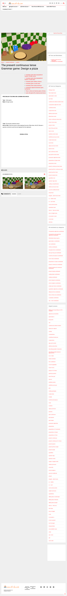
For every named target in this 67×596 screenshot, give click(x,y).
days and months (52, 343)
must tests (51, 142)
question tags (52, 455)
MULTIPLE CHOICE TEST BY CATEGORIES (27, 588)
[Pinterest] (58, 3)
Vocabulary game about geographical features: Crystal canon (34, 79)
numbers (50, 405)
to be (50, 514)
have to (50, 379)
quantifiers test (52, 178)
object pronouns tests (53, 145)
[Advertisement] (33, 21)
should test (51, 192)
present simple (52, 449)
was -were (51, 534)
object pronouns (52, 408)
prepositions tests (52, 163)
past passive (51, 417)
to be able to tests (53, 216)
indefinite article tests (53, 134)
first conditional (52, 361)
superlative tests (52, 207)
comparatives (52, 334)
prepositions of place (53, 432)
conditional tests (52, 107)
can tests (51, 98)
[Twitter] (52, 3)
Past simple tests (52, 93)
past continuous (52, 414)
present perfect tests (53, 172)
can (49, 322)
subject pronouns (52, 490)
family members (52, 358)
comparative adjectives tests (55, 104)
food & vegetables (53, 364)
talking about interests (53, 499)
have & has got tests (53, 128)
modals (50, 397)
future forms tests (53, 122)
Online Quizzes (25, 6)
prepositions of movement (54, 429)
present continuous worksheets (55, 264)
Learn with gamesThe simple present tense (36, 93)
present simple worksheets (54, 271)
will (49, 537)
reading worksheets (53, 277)
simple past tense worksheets (55, 286)
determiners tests (52, 116)
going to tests (52, 125)
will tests (50, 222)
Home (5, 6)
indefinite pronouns (53, 385)
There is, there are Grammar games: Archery (36, 91)
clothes (50, 331)
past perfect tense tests (54, 154)
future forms (51, 367)
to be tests (51, 219)
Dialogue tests (52, 90)
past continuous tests (53, 151)
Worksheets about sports (54, 238)
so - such (51, 485)
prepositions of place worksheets (56, 261)
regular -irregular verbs (53, 461)
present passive (52, 444)
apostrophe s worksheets (54, 241)
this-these (51, 508)
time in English (52, 511)
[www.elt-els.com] (16, 4)
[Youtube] (54, 3)
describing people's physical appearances (54, 352)
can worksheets (52, 244)
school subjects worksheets (55, 283)
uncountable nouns (53, 529)
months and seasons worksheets (56, 255)
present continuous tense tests (55, 166)
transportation (52, 526)
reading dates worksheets (54, 274)
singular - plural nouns (53, 479)
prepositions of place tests (54, 160)
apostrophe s (51, 316)
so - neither (51, 482)
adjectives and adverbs (53, 313)
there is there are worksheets (55, 294)
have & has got (52, 376)
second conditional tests (54, 189)
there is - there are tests (54, 210)
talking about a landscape (54, 496)
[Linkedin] (56, 3)
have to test (51, 131)
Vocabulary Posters (7, 9)
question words (52, 458)
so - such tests (52, 201)
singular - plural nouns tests (54, 195)
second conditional (53, 473)
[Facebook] (50, 3)
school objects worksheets (54, 280)
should (50, 476)
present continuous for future (55, 441)
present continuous (10, 62)
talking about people (53, 502)
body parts (51, 319)
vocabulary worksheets (54, 297)
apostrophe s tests (53, 95)
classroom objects (53, 328)
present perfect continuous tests (56, 169)
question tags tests (53, 181)
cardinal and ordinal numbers (55, 325)
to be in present (52, 520)
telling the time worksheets (54, 292)
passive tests (51, 148)
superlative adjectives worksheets (56, 289)
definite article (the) (53, 346)
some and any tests (53, 204)
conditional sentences (53, 337)
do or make (51, 355)
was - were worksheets (54, 300)
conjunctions (51, 340)
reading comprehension (54, 183)
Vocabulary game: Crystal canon (33, 83)
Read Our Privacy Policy (58, 33)
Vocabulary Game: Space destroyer (34, 85)
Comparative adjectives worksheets (56, 231)
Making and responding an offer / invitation (56, 310)
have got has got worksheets (55, 252)
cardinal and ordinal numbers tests (56, 101)
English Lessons (13, 6)
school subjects (52, 470)
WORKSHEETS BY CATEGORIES (56, 61)
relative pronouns (52, 464)
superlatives (51, 493)
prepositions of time (53, 435)
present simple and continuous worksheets (55, 268)
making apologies (52, 391)
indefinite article (52, 382)
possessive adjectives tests (54, 157)
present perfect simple (53, 446)
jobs (50, 388)
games (17, 62)
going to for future (53, 370)
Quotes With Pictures (51, 6)
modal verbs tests (52, 140)
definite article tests (53, 113)
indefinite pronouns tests (54, 137)
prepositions (51, 426)
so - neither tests (52, 198)
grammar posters (52, 373)
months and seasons (53, 399)
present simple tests (53, 175)
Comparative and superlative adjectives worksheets (55, 235)
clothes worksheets (53, 247)
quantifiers (51, 452)
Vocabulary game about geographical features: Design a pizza (34, 75)
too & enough (52, 523)
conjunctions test (52, 110)
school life (51, 467)
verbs (50, 532)
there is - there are (53, 505)
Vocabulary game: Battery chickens (34, 81)
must (50, 402)
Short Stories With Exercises (38, 6)
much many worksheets (54, 258)
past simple (51, 420)
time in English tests (53, 213)
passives (50, 411)
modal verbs (51, 394)
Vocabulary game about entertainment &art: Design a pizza (12, 185)
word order (51, 540)
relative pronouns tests (53, 186)
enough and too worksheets (55, 249)
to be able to (51, 517)
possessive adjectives (53, 423)
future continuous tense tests (55, 119)
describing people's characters (55, 349)
